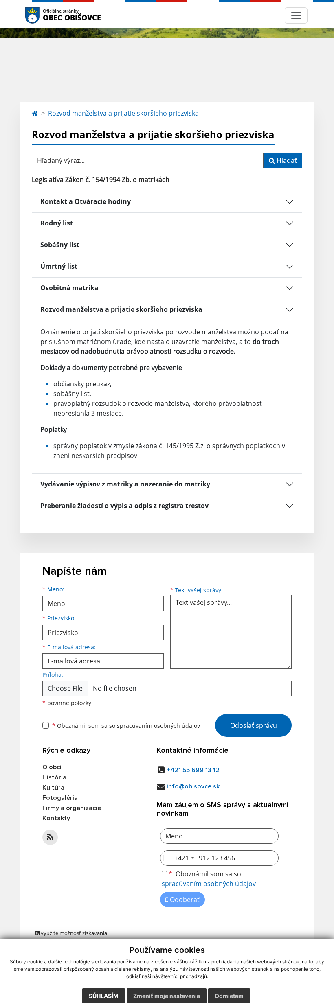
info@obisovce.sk (193, 786)
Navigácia (44, 15)
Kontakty (56, 818)
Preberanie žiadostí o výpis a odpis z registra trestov (124, 505)
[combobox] (178, 858)
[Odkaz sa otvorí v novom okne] (50, 837)
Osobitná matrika (69, 287)
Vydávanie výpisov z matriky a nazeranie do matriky (125, 483)
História (54, 777)
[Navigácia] (296, 15)
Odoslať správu (253, 725)
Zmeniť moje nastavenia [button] (166, 995)
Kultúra (53, 787)
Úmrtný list (58, 266)
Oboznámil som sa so (126, 725)
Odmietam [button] (229, 995)
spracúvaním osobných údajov (158, 725)
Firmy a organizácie (71, 808)
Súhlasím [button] (104, 995)
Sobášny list (59, 244)
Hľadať (286, 160)
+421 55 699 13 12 (193, 770)
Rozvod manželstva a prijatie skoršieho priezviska (123, 113)
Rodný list (56, 223)
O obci (52, 767)
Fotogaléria (60, 798)
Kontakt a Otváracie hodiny (85, 201)
